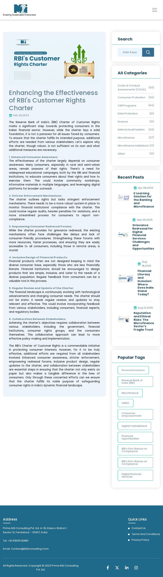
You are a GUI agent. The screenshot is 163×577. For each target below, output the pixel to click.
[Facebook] (108, 567)
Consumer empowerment (131, 414)
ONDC (125, 403)
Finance (123, 121)
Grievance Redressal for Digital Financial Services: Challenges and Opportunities (143, 237)
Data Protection (128, 113)
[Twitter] (117, 567)
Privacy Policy (140, 540)
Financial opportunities (130, 437)
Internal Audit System (131, 129)
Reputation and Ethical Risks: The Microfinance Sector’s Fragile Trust (144, 321)
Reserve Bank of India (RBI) (132, 381)
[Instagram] (136, 567)
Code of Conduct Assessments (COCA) (132, 87)
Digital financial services (131, 475)
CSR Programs (127, 105)
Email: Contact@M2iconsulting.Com (26, 549)
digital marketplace (134, 426)
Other (121, 154)
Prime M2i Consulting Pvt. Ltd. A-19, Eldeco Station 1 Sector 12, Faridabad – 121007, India (35, 530)
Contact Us (139, 528)
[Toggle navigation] (154, 10)
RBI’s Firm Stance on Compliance (134, 450)
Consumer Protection (131, 97)
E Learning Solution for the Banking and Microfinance (144, 200)
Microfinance (126, 138)
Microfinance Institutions (133, 145)
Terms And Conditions (146, 534)
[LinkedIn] (127, 567)
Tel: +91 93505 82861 (15, 541)
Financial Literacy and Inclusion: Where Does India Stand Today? (145, 282)
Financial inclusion (133, 370)
